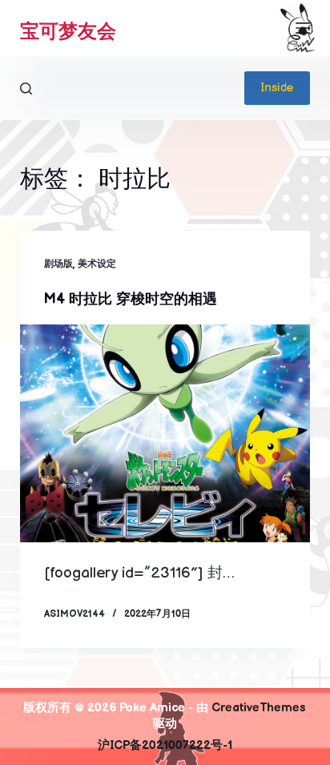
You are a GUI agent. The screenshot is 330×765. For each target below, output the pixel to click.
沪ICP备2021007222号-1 (165, 745)
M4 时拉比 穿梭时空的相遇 (130, 299)
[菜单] (303, 28)
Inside (277, 87)
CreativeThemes (258, 707)
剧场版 (58, 264)
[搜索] (26, 89)
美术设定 (97, 264)
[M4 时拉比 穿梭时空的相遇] (165, 433)
